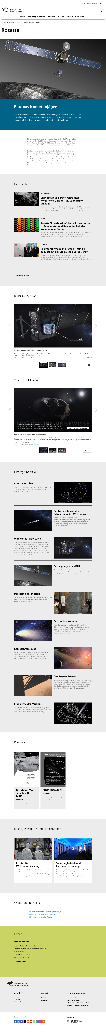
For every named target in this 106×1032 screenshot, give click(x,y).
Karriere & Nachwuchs (75, 16)
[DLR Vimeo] (34, 1022)
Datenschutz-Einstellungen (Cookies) (77, 1003)
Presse (83, 3)
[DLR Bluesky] (18, 1022)
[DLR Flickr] (40, 1022)
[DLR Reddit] (28, 1022)
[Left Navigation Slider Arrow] (16, 326)
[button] (53, 332)
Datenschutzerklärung (73, 1000)
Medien (61, 16)
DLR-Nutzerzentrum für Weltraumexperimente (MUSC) (46, 912)
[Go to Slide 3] (62, 365)
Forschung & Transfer (36, 16)
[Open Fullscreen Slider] (89, 365)
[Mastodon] (21, 1022)
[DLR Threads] (25, 1022)
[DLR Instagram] (37, 1022)
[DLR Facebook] (15, 1022)
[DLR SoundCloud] (43, 1022)
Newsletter (44, 1000)
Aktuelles (51, 16)
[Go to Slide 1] (43, 365)
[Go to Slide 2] (53, 365)
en (104, 3)
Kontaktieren (21, 961)
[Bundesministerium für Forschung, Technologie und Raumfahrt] (76, 1027)
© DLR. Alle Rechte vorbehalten (31, 444)
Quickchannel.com (46, 424)
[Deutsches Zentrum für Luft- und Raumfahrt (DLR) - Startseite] (14, 10)
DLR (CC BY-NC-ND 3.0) (29, 357)
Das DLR (22, 16)
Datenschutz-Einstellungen (24, 428)
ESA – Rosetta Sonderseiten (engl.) (40, 917)
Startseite (3, 22)
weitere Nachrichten (22, 275)
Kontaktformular (46, 998)
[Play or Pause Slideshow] (85, 365)
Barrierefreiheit (92, 3)
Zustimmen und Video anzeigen (78, 428)
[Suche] (103, 10)
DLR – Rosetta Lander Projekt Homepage (42, 914)
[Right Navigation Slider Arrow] (90, 326)
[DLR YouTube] (31, 1022)
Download (89, 357)
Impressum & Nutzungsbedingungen (77, 1005)
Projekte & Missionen (28, 22)
